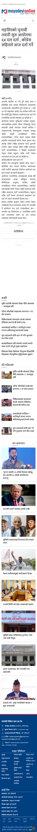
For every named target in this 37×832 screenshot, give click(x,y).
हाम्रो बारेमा (10, 820)
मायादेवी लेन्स (18, 777)
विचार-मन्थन (30, 754)
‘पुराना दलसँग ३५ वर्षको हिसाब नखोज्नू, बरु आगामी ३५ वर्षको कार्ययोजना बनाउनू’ (18, 475)
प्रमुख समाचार (6, 758)
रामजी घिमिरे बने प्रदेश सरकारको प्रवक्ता (18, 604)
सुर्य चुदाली (9, 804)
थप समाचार (18, 443)
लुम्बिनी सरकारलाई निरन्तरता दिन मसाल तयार (18, 541)
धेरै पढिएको (8, 365)
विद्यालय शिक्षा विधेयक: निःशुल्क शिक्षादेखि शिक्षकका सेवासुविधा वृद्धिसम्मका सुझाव (18, 353)
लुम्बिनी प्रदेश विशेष (18, 769)
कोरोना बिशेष (18, 754)
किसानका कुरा (6, 778)
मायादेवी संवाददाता (14, 57)
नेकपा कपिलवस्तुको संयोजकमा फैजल (17, 573)
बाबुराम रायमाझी (11, 800)
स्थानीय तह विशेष (29, 765)
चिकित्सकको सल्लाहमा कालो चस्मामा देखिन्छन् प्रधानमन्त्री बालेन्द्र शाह (16, 321)
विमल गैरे (10, 814)
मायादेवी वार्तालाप (16, 782)
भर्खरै (4, 298)
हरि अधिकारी (9, 793)
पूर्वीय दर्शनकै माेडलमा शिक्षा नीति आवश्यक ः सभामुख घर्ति (18, 305)
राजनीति (4, 761)
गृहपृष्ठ (3, 754)
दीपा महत (9, 807)
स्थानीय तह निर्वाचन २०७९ (30, 759)
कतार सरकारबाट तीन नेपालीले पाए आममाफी (16, 670)
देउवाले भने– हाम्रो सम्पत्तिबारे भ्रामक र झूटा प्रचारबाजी (17, 704)
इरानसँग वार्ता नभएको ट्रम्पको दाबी (16, 509)
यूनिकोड (32, 819)
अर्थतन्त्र (4, 765)
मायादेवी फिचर (18, 773)
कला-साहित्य (5, 775)
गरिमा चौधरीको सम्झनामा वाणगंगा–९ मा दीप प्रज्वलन (17, 313)
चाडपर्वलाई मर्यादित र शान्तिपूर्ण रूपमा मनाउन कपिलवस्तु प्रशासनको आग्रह (16, 329)
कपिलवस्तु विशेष (5, 770)
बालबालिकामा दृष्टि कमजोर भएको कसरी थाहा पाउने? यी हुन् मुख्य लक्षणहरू (17, 345)
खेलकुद (16, 758)
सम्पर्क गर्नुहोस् (25, 820)
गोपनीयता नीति (17, 820)
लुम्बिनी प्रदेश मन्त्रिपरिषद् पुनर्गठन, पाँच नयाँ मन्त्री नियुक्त (17, 636)
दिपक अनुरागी (12, 797)
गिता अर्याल (9, 811)
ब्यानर (28, 773)
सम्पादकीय (29, 777)
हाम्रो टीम (4, 820)
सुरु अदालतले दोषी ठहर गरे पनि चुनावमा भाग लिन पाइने (17, 337)
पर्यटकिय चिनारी (16, 763)
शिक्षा (27, 770)
